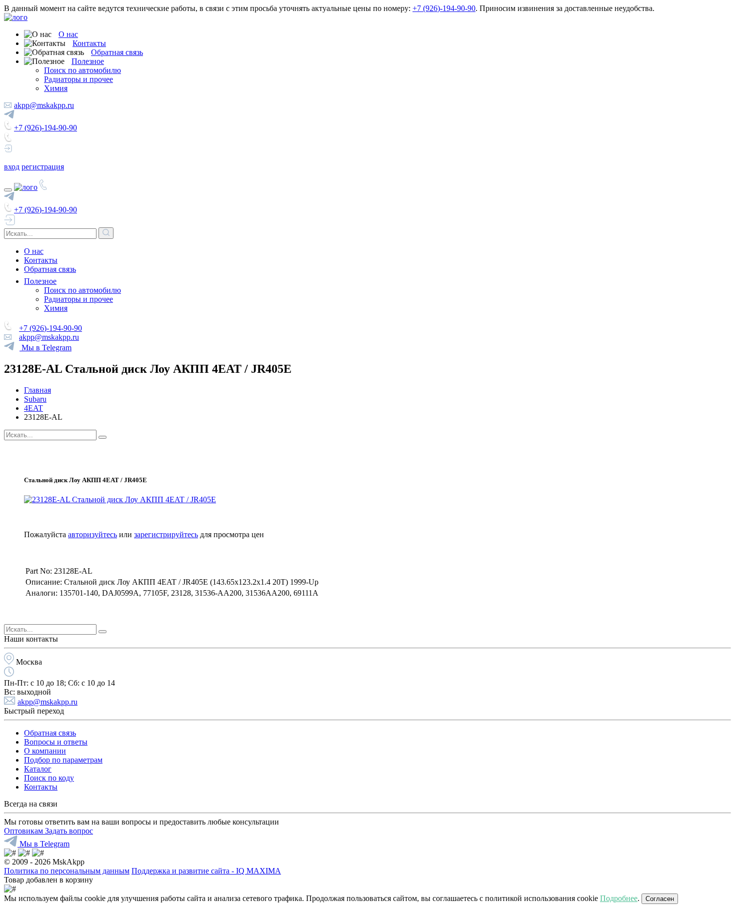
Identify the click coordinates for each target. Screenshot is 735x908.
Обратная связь (117, 52)
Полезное (88, 61)
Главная (37, 390)
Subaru (35, 399)
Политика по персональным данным (67, 871)
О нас (68, 34)
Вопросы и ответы (56, 742)
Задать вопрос (69, 831)
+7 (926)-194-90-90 (444, 8)
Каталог (38, 769)
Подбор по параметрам (63, 760)
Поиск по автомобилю (82, 70)
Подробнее (619, 898)
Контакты (89, 43)
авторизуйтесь (92, 534)
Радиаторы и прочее (78, 79)
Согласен (660, 899)
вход (12, 166)
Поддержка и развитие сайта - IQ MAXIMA (206, 871)
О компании (45, 751)
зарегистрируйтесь (166, 534)
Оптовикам (24, 831)
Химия (56, 88)
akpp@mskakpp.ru (44, 105)
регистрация (43, 166)
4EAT (33, 408)
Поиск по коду (49, 778)
